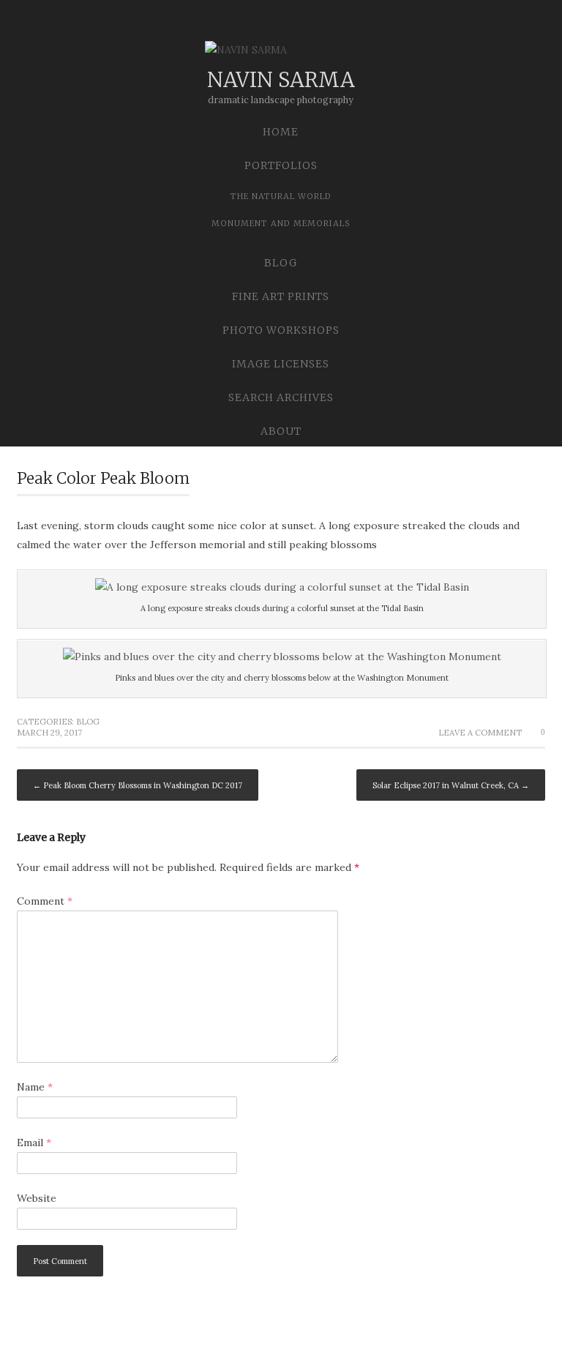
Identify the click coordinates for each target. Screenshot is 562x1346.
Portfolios (281, 165)
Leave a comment (480, 733)
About (281, 431)
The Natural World (281, 196)
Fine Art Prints (280, 296)
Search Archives (281, 397)
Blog (280, 262)
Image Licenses (280, 363)
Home (281, 131)
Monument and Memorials (281, 223)
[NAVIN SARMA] (280, 52)
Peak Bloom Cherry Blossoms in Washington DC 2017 (137, 785)
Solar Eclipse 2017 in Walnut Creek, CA (450, 785)
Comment (44, 901)
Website (36, 1198)
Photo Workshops (281, 330)
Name (35, 1086)
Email (34, 1142)
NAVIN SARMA (281, 80)
